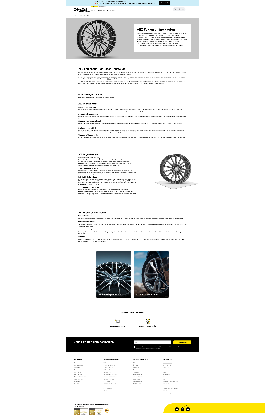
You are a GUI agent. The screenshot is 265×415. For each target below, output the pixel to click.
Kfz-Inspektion (136, 369)
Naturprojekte (166, 367)
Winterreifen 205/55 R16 (109, 365)
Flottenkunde (102, 6)
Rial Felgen (76, 383)
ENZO (131, 77)
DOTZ (120, 77)
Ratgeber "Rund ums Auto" (139, 386)
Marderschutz (136, 379)
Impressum (165, 386)
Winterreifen (106, 363)
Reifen (93, 10)
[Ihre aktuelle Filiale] (179, 9)
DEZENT (125, 77)
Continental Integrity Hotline (169, 393)
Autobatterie (136, 367)
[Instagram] (182, 409)
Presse (164, 372)
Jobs (164, 369)
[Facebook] (177, 409)
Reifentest (106, 390)
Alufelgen (109, 78)
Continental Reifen (78, 365)
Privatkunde (95, 6)
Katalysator (136, 372)
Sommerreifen (107, 381)
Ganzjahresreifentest (109, 379)
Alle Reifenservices (137, 381)
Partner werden (166, 374)
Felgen (152, 83)
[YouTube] (188, 409)
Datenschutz (166, 383)
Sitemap (165, 390)
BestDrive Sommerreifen (80, 376)
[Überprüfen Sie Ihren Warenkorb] (175, 9)
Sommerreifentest (108, 388)
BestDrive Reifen (78, 374)
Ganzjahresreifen (108, 372)
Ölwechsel (135, 365)
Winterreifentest (107, 369)
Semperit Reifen (78, 369)
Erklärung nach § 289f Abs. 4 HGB (171, 388)
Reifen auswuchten (137, 374)
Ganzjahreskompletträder (110, 376)
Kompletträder (101, 10)
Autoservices (110, 10)
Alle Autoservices (137, 383)
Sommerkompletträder (109, 386)
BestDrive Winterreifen (79, 379)
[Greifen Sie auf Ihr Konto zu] (183, 9)
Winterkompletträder (108, 367)
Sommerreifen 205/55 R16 (110, 383)
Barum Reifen (77, 372)
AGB (164, 379)
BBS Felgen (77, 381)
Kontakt (164, 376)
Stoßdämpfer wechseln (138, 376)
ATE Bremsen (77, 386)
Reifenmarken (77, 363)
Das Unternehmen (167, 365)
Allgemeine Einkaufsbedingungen (171, 381)
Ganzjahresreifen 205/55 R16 (111, 374)
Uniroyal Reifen (77, 367)
